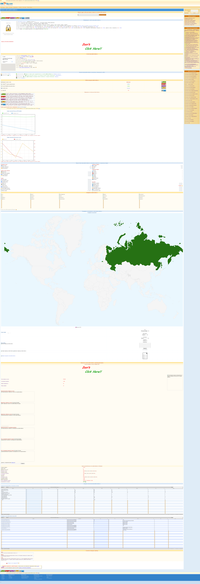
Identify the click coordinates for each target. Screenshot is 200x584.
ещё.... (38, 0)
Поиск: (172, 487)
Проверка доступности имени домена (191, 113)
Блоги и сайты (188, 43)
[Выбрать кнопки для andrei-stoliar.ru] (27, 18)
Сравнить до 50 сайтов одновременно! (7, 41)
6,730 (182, 168)
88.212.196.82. (24, 55)
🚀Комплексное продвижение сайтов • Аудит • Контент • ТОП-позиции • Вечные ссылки (192, 35)
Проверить (89, 179)
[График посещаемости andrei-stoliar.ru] (8, 355)
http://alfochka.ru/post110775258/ (5, 523)
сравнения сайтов (80, 25)
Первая (168, 514)
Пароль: (189, 11)
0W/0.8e (21, 57)
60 (41, 489)
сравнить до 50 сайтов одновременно (25, 567)
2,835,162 (128, 88)
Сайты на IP (30, 55)
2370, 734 (180, 185)
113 (90, 165)
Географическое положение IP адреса (191, 108)
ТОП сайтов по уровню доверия (191, 20)
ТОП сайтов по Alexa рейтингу (190, 22)
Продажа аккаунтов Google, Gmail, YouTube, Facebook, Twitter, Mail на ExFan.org (192, 47)
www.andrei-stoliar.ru (22, 21)
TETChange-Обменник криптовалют (191, 46)
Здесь (88, 190)
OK (12, 61)
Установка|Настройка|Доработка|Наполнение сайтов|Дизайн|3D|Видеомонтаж (191, 64)
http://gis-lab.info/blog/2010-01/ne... (5, 519)
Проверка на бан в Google (189, 106)
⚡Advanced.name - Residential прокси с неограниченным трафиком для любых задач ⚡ (192, 49)
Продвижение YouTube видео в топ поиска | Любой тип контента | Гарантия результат (192, 60)
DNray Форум (29, 7)
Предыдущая (172, 514)
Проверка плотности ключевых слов (191, 77)
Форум (7, 7)
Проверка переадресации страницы (191, 105)
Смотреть (89, 173)
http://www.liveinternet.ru (24, 67)
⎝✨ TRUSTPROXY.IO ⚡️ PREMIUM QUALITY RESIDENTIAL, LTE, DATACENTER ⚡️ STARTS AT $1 (192, 30)
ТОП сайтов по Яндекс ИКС (190, 24)
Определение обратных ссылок (190, 92)
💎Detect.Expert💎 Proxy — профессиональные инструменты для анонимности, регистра (190, 66)
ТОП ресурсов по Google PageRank (191, 23)
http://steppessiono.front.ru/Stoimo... (5, 524)
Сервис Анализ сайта (189, 100)
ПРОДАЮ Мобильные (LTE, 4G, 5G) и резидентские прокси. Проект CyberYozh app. (191, 40)
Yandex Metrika (30, 59)
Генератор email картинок (189, 119)
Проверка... (57, 76)
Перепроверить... (59, 75)
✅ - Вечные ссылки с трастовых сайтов (192, 44)
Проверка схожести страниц (190, 82)
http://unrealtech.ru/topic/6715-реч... (5, 520)
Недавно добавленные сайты (190, 18)
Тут (90, 190)
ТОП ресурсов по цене (189, 19)
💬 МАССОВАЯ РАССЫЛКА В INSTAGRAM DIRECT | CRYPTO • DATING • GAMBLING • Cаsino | (192, 62)
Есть (10, 75)
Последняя (180, 514)
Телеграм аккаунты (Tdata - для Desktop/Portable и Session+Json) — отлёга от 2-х (192, 37)
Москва (31, 56)
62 (41, 490)
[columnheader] (13, 488)
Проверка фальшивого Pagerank (190, 87)
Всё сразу (24, 7)
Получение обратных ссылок (190, 95)
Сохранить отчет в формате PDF (13, 563)
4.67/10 (128, 84)
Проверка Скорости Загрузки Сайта (191, 103)
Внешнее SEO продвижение (190, 50)
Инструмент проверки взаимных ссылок (192, 98)
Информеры (15, 7)
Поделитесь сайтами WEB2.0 (190, 32)
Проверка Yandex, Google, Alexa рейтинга (192, 90)
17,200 (182, 165)
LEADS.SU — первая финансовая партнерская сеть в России (190, 52)
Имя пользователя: (187, 10)
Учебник (20, 7)
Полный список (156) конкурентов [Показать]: (8, 209)
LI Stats (24, 59)
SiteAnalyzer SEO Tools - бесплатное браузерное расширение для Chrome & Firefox (191, 42)
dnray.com (13, 462)
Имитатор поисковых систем (190, 85)
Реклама (10, 7)
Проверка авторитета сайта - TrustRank (191, 74)
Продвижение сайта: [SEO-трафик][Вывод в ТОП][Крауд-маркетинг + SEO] (192, 58)
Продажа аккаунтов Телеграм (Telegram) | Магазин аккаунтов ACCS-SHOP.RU (191, 39)
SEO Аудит (3, 7)
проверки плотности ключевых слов (92, 25)
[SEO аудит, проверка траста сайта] (12, 571)
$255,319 (128, 82)
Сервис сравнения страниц (190, 79)
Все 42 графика (145, 349)
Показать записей (4, 517)
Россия (24, 56)
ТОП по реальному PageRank (190, 21)
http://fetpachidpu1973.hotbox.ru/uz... (6, 527)
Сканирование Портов (189, 111)
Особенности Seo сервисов (190, 121)
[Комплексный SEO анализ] (6, 6)
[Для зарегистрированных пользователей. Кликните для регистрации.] (16, 209)
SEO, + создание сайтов (189, 84)
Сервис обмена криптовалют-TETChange (192, 45)
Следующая (176, 514)
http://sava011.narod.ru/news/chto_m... (6, 521)
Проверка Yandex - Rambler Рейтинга (191, 116)
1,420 (90, 168)
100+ (26, 489)
